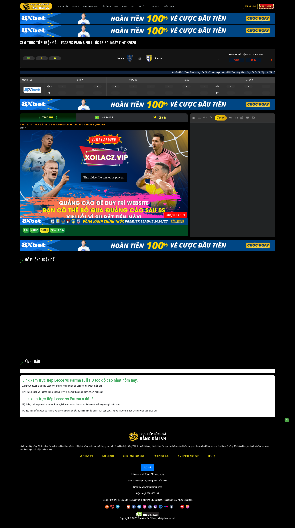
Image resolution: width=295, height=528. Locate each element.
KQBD (124, 6)
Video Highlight (90, 6)
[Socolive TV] (36, 6)
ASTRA (34, 230)
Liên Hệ (211, 456)
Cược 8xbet (266, 6)
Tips (132, 6)
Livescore (154, 6)
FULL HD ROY (57, 230)
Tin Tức (141, 6)
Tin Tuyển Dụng (161, 456)
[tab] (48, 117)
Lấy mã (147, 467)
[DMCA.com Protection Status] (147, 514)
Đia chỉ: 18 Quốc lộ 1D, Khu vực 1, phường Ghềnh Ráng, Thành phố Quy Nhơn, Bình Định (151, 499)
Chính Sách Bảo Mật (133, 456)
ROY (26, 230)
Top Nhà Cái (250, 6)
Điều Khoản (108, 456)
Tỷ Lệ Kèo (106, 6)
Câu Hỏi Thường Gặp (188, 456)
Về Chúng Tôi (86, 456)
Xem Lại (75, 6)
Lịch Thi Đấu (63, 6)
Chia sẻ (162, 117)
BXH (116, 6)
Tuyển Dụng (168, 6)
